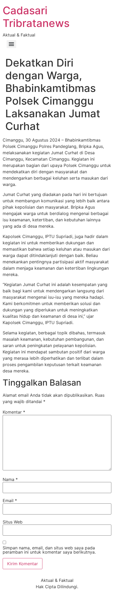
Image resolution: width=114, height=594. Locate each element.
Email (10, 500)
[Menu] (11, 44)
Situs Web (13, 522)
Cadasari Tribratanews (36, 17)
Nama (10, 479)
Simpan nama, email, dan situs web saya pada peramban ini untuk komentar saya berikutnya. (49, 550)
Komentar (14, 412)
